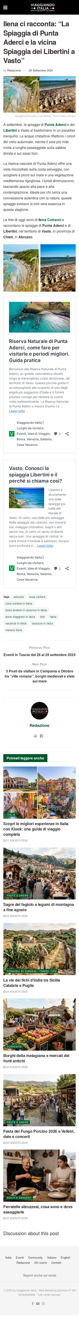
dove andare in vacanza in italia (26, 610)
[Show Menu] (5, 7)
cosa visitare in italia (18, 603)
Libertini (10, 130)
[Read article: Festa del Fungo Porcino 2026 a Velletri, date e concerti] (39, 1100)
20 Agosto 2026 (16, 916)
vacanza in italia (16, 623)
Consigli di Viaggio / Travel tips (32, 971)
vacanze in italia (42, 623)
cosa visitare (37, 597)
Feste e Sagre (18, 895)
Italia (11, 814)
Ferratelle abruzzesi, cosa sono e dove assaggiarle (37, 1209)
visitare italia (13, 630)
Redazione (14, 70)
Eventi (20, 1257)
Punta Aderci (55, 124)
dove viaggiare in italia (20, 616)
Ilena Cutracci (49, 219)
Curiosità (14, 1046)
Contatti (56, 1262)
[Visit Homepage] (43, 7)
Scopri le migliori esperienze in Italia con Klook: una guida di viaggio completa (35, 829)
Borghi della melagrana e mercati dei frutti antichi (36, 1058)
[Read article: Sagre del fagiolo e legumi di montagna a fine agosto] (39, 873)
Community (35, 1257)
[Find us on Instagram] (43, 1303)
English (65, 1257)
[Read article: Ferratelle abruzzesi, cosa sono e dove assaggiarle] (39, 1176)
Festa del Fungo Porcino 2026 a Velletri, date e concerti (39, 1133)
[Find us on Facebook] (33, 1303)
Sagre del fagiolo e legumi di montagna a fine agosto (38, 907)
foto (42, 616)
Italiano (51, 1257)
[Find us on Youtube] (38, 1303)
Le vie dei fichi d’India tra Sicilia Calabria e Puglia (31, 982)
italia (53, 616)
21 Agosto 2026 (16, 840)
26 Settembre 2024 (41, 70)
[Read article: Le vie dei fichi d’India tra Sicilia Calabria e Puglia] (39, 949)
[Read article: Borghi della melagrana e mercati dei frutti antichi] (39, 1024)
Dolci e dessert (19, 1197)
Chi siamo (40, 1262)
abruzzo (19, 597)
